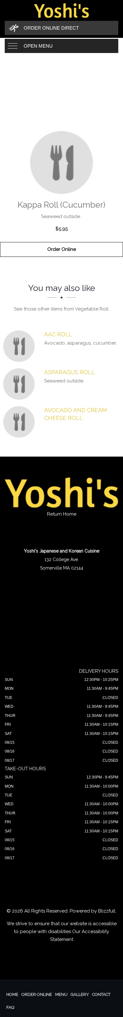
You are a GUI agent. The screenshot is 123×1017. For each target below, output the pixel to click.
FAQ (10, 1007)
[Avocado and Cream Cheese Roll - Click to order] (20, 422)
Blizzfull (106, 911)
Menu (61, 994)
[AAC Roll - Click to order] (20, 346)
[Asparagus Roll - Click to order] (20, 384)
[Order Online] (61, 162)
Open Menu (38, 46)
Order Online (61, 249)
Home (12, 994)
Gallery (80, 994)
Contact (101, 994)
